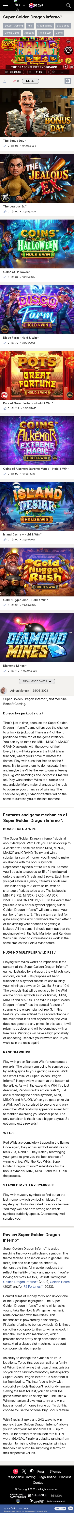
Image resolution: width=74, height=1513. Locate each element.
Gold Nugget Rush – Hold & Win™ (25, 600)
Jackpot (29, 32)
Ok (70, 1508)
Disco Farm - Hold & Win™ (21, 337)
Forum (41, 1471)
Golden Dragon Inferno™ (20, 1282)
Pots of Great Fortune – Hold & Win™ (28, 403)
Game (59, 32)
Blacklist (65, 1477)
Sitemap (55, 1471)
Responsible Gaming (21, 1477)
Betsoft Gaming (14, 25)
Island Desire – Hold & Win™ (22, 534)
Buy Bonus (63, 25)
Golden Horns (60, 1282)
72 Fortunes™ (33, 1287)
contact (38, 1482)
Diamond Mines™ (14, 665)
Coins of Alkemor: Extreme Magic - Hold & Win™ (36, 468)
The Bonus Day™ (14, 140)
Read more (60, 1508)
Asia (30, 25)
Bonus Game (12, 32)
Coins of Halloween (17, 272)
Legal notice (47, 1477)
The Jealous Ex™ (14, 206)
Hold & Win (44, 32)
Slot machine (44, 25)
